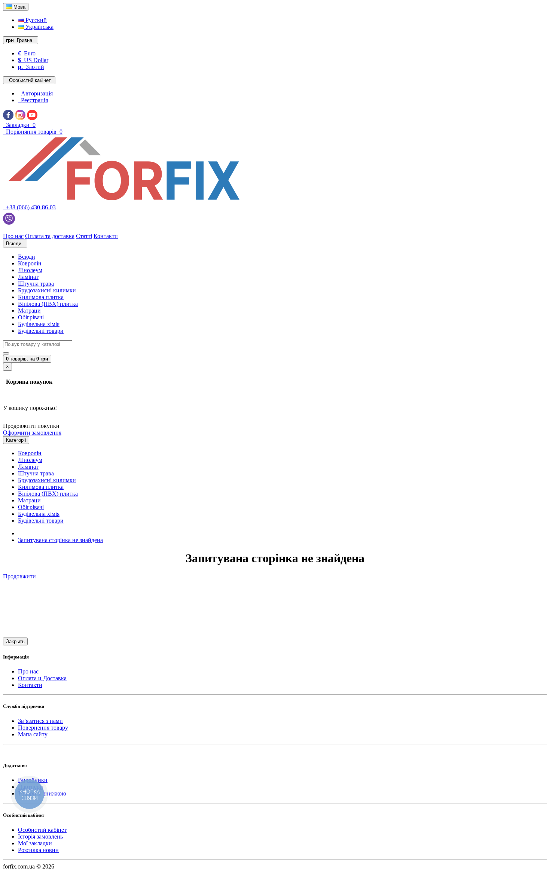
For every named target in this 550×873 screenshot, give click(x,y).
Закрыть (15, 641)
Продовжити (19, 576)
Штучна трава (36, 283)
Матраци (29, 310)
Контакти (30, 685)
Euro (27, 53)
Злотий (31, 67)
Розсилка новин (38, 850)
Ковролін (30, 263)
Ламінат (28, 277)
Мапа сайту (33, 734)
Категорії (16, 440)
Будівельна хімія (38, 324)
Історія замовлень (40, 836)
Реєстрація (33, 100)
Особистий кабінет (42, 830)
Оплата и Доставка (42, 678)
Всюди (26, 256)
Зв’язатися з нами (40, 721)
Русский (35, 20)
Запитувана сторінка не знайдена (60, 540)
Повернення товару (43, 727)
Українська (39, 27)
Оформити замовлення (32, 432)
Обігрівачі (31, 317)
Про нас (28, 671)
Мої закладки (35, 843)
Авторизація (35, 93)
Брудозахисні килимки (47, 290)
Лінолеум (30, 270)
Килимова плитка (41, 297)
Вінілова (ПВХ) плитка (48, 304)
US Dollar (33, 60)
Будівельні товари (41, 331)
